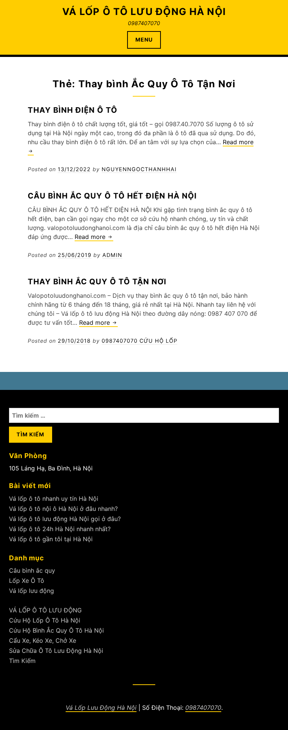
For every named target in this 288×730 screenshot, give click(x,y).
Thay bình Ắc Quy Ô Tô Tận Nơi (97, 281)
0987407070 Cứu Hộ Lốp (139, 340)
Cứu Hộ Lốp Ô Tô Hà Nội (44, 620)
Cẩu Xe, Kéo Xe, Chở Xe (42, 640)
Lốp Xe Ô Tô (26, 580)
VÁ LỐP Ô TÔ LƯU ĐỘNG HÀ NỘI (144, 11)
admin (112, 255)
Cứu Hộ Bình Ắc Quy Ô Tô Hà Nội (56, 630)
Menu (144, 39)
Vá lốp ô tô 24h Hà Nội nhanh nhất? (60, 529)
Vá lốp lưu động (31, 590)
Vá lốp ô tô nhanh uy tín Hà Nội (53, 498)
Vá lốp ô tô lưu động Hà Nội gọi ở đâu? (65, 518)
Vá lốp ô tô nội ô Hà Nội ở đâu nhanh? (63, 508)
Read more (94, 237)
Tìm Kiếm (22, 660)
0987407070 (203, 707)
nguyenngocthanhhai (139, 169)
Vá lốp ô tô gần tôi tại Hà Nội (51, 539)
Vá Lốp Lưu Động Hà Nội (101, 707)
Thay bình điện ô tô (72, 110)
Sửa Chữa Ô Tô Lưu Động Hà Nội (56, 650)
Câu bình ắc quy (32, 570)
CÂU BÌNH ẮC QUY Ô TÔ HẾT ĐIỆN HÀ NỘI (112, 195)
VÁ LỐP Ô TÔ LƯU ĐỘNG (45, 610)
